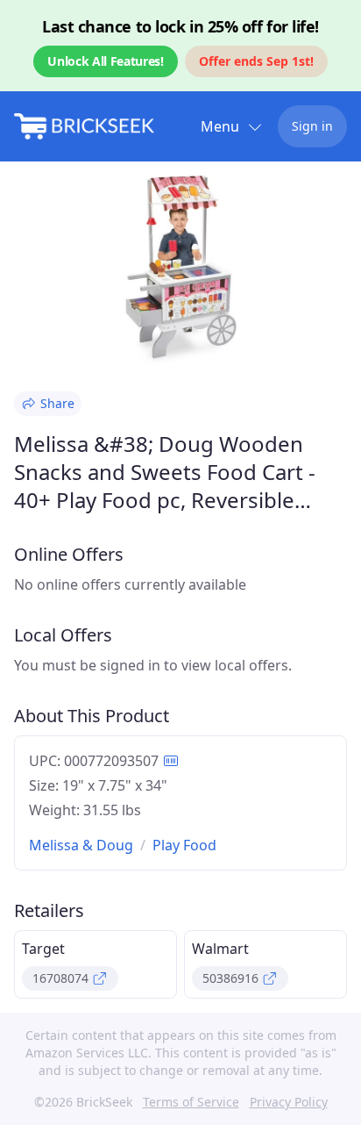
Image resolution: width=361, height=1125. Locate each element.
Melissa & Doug (81, 845)
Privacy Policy (289, 1101)
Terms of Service (191, 1101)
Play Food (184, 845)
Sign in (312, 126)
